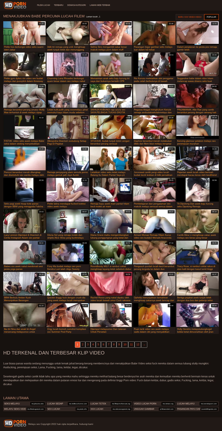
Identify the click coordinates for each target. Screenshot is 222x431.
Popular (211, 17)
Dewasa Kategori (76, 5)
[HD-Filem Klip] (15, 5)
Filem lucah (43, 5)
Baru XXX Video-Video (189, 17)
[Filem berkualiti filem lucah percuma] (15, 423)
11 (131, 344)
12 (137, 344)
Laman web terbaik (100, 5)
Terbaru (58, 5)
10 (125, 344)
